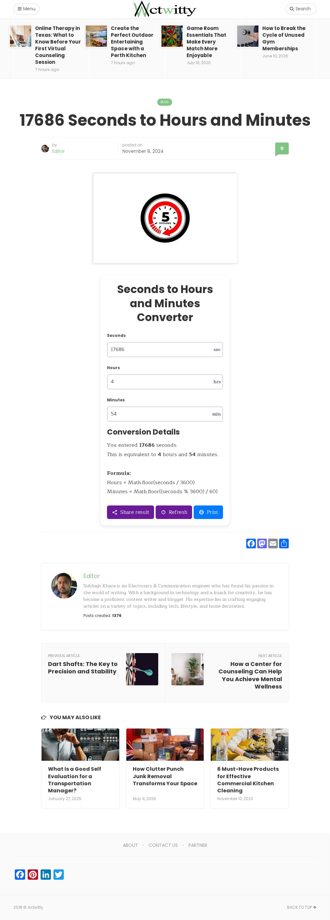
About (130, 845)
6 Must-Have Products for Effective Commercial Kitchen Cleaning (248, 779)
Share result (134, 512)
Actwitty (35, 907)
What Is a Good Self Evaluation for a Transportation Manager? (74, 779)
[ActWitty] (165, 9)
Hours (113, 367)
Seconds (116, 335)
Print (212, 512)
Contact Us (163, 845)
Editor (58, 151)
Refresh (178, 512)
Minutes (116, 400)
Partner (198, 845)
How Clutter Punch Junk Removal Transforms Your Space (165, 776)
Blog (164, 102)
